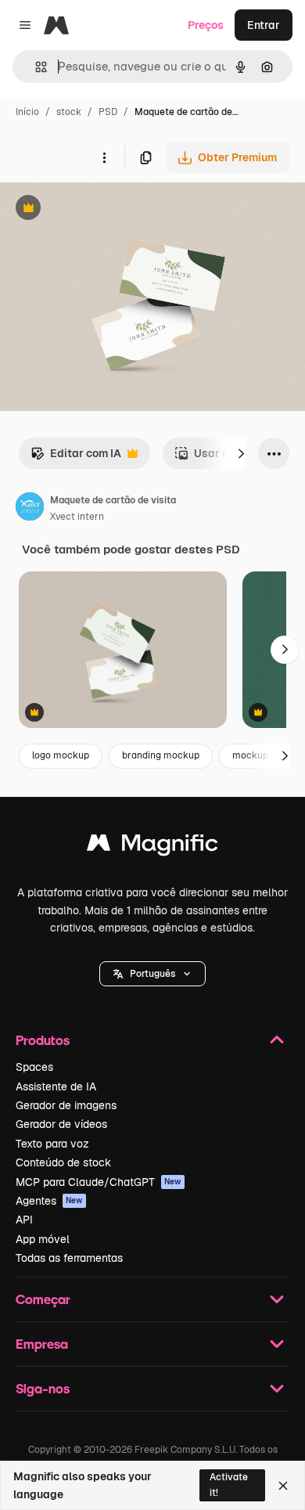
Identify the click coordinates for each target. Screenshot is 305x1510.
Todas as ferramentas (69, 1258)
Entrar (263, 25)
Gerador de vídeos (61, 1124)
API (24, 1220)
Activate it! (229, 1484)
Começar (43, 1299)
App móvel (43, 1239)
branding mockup (160, 755)
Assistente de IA (56, 1086)
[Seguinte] (241, 453)
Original (100, 209)
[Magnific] (152, 846)
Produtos (43, 1040)
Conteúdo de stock (63, 1162)
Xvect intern (77, 516)
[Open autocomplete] (34, 67)
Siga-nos (43, 1388)
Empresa (42, 1343)
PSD (108, 112)
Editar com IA (75, 457)
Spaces (34, 1067)
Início (27, 112)
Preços (206, 25)
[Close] (283, 1485)
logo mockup (60, 755)
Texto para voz (52, 1144)
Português (152, 974)
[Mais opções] (104, 157)
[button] (152, 973)
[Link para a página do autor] (30, 508)
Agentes (49, 1201)
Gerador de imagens (66, 1105)
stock (68, 112)
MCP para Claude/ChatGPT (98, 1182)
